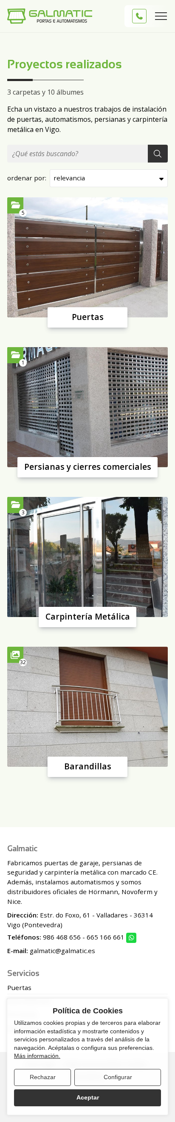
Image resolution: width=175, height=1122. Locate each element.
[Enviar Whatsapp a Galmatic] (131, 938)
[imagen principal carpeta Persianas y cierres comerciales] (87, 407)
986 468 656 (62, 937)
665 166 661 (105, 937)
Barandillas (87, 766)
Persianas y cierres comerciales (87, 466)
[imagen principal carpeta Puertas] (87, 257)
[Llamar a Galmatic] (139, 16)
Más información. (37, 1055)
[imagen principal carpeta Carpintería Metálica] (87, 557)
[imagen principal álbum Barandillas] (87, 707)
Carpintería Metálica (87, 616)
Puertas (88, 317)
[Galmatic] (49, 16)
